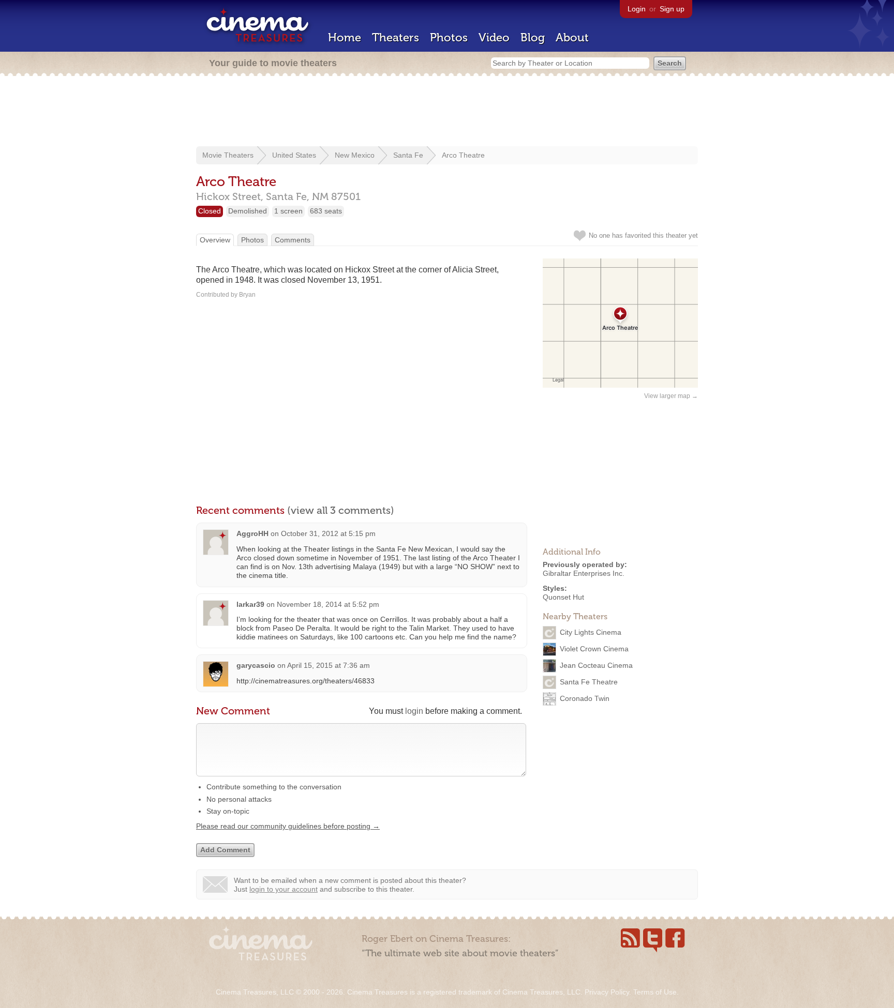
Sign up (672, 9)
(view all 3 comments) (340, 510)
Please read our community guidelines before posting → (288, 826)
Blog (532, 37)
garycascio (255, 665)
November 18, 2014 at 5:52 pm (328, 604)
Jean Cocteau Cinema (596, 665)
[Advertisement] (447, 112)
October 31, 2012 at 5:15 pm (328, 533)
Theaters (395, 37)
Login (637, 9)
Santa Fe (408, 155)
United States (294, 155)
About (572, 37)
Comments (292, 240)
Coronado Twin (584, 698)
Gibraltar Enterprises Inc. (583, 573)
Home (344, 37)
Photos (449, 37)
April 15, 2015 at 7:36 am (328, 665)
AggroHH (252, 533)
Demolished (247, 211)
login (414, 711)
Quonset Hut (563, 597)
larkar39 (250, 604)
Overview (215, 240)
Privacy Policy (607, 992)
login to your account (283, 889)
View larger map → (671, 396)
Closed (209, 211)
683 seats (326, 211)
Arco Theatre (463, 155)
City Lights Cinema (590, 632)
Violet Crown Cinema (594, 649)
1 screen (288, 211)
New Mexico (355, 155)
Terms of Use (655, 992)
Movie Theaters (228, 155)
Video (494, 37)
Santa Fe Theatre (589, 682)
